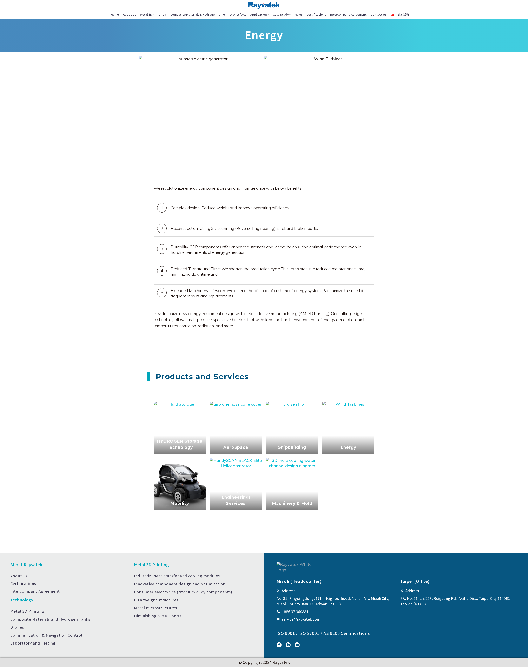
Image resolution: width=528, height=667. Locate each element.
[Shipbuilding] (292, 428)
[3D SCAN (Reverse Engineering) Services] (236, 484)
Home (115, 14)
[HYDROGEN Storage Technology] (180, 428)
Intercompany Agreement (348, 14)
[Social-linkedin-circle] (288, 644)
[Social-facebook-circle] (279, 644)
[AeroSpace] (236, 428)
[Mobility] (180, 484)
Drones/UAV (238, 14)
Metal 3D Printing (152, 14)
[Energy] (348, 428)
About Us (129, 14)
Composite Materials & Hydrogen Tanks (198, 14)
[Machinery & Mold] (292, 484)
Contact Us (379, 14)
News (298, 14)
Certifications (316, 14)
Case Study (281, 14)
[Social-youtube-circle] (297, 644)
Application (258, 14)
